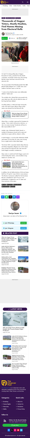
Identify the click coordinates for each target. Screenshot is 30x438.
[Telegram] (14, 196)
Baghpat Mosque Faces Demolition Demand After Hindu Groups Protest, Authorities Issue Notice (9, 270)
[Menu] (27, 2)
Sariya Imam (10, 33)
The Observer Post (6, 388)
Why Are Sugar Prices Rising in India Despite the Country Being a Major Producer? (9, 239)
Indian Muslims (17, 6)
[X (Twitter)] (10, 196)
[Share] (18, 196)
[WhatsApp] (6, 196)
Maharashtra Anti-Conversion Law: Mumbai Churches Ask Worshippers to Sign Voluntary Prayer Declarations (9, 260)
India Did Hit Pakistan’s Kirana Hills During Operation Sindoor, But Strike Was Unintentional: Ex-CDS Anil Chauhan (9, 249)
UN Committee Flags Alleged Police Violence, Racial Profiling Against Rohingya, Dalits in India (19, 366)
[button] (22, 2)
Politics (18, 18)
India (10, 6)
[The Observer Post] (4, 2)
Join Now (24, 223)
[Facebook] (2, 196)
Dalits (24, 6)
